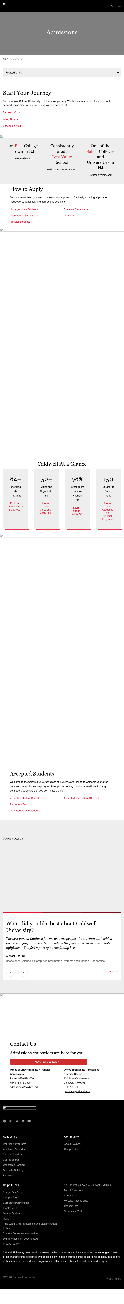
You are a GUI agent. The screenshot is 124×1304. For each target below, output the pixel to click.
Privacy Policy (11, 1244)
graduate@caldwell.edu (77, 1091)
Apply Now (9, 119)
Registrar (8, 1175)
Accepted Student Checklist (25, 798)
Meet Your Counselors (47, 1061)
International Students (22, 215)
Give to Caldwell (12, 1213)
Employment (10, 1208)
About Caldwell (72, 1144)
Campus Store (11, 1197)
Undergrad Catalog (14, 1165)
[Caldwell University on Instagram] (11, 1121)
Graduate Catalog (13, 1170)
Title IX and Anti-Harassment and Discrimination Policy (30, 1226)
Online (67, 215)
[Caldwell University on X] (17, 1121)
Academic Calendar (14, 1149)
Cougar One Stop (13, 1192)
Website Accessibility (76, 1200)
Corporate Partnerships (16, 1202)
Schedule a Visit (12, 126)
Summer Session (12, 1154)
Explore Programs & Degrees (14, 506)
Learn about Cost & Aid (76, 511)
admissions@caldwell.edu (24, 1087)
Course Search (11, 1159)
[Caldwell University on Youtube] (29, 1121)
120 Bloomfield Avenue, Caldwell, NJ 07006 (88, 1185)
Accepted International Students (82, 798)
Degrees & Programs (14, 1144)
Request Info (10, 112)
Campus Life (71, 1149)
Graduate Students (74, 209)
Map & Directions (73, 1190)
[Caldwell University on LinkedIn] (23, 1121)
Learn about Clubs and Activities (45, 508)
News (6, 1218)
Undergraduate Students (24, 209)
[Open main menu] (119, 6)
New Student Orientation (24, 810)
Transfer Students (20, 221)
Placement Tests (19, 804)
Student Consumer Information (20, 1233)
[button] (11, 972)
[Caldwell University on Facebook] (5, 1121)
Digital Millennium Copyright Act (21, 1238)
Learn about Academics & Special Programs (107, 511)
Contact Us (70, 1195)
